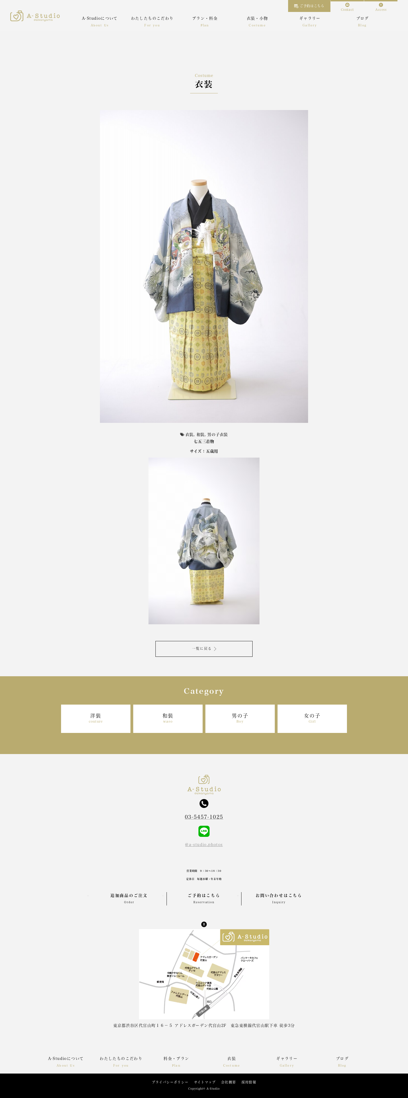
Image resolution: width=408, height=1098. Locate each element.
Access (381, 9)
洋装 (96, 718)
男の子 (240, 718)
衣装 (231, 1058)
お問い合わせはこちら (279, 899)
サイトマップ (205, 1082)
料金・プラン (176, 1058)
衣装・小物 (257, 18)
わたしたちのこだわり (152, 18)
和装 (167, 718)
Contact (347, 9)
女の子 (312, 718)
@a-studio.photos (204, 845)
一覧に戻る (202, 648)
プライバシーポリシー (170, 1082)
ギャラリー (310, 18)
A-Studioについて (100, 18)
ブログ (362, 18)
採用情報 (248, 1082)
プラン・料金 (205, 18)
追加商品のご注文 (129, 899)
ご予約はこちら (312, 6)
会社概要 (228, 1082)
